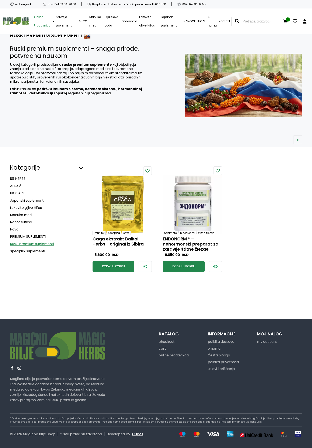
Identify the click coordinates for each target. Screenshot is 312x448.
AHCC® (15, 186)
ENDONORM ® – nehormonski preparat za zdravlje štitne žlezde (190, 244)
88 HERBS (17, 179)
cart (162, 348)
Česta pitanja (219, 355)
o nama (214, 348)
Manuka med (95, 21)
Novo (14, 229)
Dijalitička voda (111, 21)
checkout (167, 341)
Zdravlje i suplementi (64, 21)
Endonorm (129, 21)
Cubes (137, 434)
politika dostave (221, 341)
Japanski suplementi (169, 21)
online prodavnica (174, 355)
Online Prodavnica (42, 21)
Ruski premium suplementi (32, 244)
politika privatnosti (223, 362)
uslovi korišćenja (221, 368)
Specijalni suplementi (27, 251)
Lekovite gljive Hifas (147, 21)
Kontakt (224, 21)
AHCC (83, 21)
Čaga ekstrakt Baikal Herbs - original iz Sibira (118, 241)
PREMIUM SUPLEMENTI (28, 236)
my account (267, 341)
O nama (212, 21)
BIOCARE (17, 193)
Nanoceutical (21, 222)
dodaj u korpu (113, 266)
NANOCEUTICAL (195, 21)
